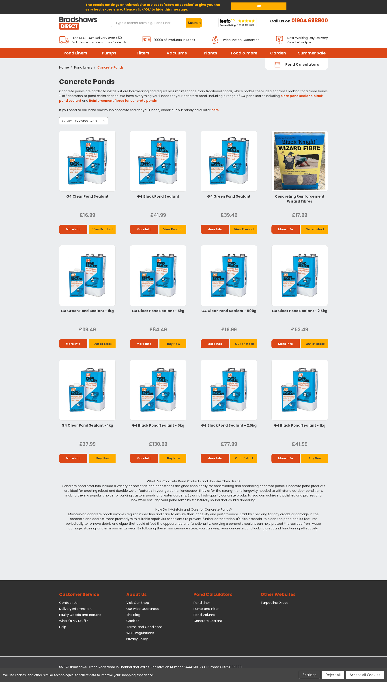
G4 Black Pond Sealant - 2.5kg (229, 425)
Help (62, 627)
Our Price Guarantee (142, 608)
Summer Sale (312, 53)
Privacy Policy (137, 639)
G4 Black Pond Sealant (158, 196)
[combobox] (148, 22)
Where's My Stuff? (73, 621)
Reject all (333, 674)
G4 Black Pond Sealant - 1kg (300, 425)
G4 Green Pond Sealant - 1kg (87, 311)
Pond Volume (204, 615)
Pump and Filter (206, 608)
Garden (278, 53)
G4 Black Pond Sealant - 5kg (158, 425)
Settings (309, 674)
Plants (210, 53)
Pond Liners (75, 53)
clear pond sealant (296, 96)
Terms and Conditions (144, 627)
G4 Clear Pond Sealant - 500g (228, 311)
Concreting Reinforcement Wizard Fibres (300, 199)
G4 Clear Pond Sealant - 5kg (158, 311)
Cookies (132, 621)
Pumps (109, 53)
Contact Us (68, 602)
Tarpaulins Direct (274, 602)
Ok (259, 6)
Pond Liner (202, 602)
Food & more (244, 53)
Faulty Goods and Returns (80, 615)
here (215, 110)
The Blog (133, 615)
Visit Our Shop (137, 602)
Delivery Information (75, 608)
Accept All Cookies (365, 674)
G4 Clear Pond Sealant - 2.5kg (299, 311)
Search (194, 22)
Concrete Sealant (208, 621)
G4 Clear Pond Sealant (87, 196)
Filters (143, 53)
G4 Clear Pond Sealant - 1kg (87, 425)
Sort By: (67, 121)
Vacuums (177, 53)
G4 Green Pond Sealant (228, 196)
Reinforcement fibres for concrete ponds (123, 100)
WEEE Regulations (140, 633)
